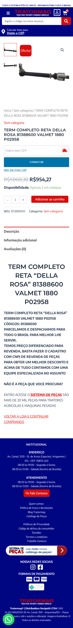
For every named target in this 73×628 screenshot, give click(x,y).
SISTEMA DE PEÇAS (46, 394)
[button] (8, 13)
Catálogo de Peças (36, 516)
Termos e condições (36, 536)
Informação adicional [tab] (20, 240)
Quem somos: (36, 503)
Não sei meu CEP (15, 170)
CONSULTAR (36, 162)
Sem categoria (23, 110)
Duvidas (36, 532)
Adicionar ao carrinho (49, 199)
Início (7, 110)
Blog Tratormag (36, 512)
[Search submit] (66, 21)
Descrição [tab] (11, 231)
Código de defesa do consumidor (36, 528)
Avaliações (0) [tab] (15, 249)
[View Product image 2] (10, 64)
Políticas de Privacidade (36, 524)
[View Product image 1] (10, 49)
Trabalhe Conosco (36, 541)
